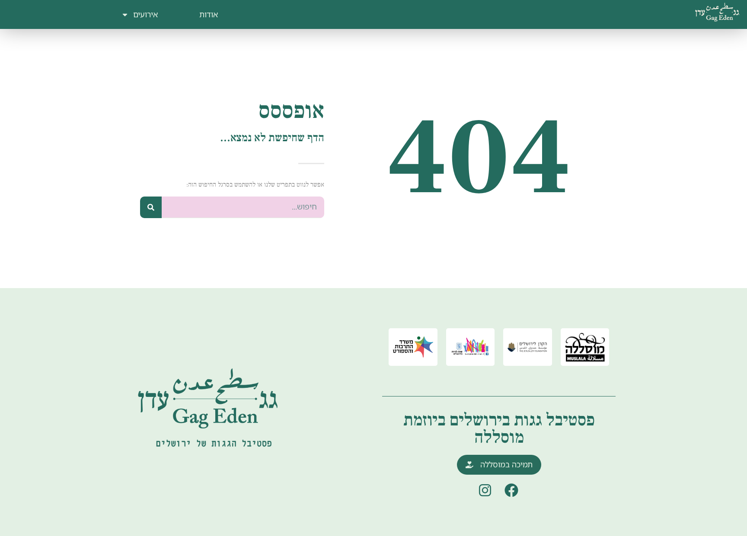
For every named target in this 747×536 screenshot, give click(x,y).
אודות (208, 14)
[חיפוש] (151, 207)
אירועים (145, 14)
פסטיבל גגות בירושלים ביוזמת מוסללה (499, 428)
